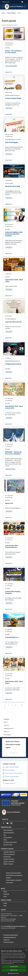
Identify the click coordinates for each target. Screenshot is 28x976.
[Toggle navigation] (3, 6)
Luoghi (5, 903)
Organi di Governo (8, 830)
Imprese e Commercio (8, 859)
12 (22, 705)
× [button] (26, 950)
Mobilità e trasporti (8, 864)
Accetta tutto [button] (14, 966)
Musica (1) (6, 731)
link (13, 963)
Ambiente (8, 877)
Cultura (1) (6, 725)
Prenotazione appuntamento (10, 935)
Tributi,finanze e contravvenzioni (14, 875)
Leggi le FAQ (6, 940)
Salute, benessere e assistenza (14, 880)
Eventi (5, 905)
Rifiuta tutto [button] (14, 970)
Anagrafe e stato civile (9, 852)
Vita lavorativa (7, 857)
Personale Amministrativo (10, 842)
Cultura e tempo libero (9, 854)
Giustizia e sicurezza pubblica (13, 873)
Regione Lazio (5, 2)
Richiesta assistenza (8, 942)
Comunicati (6, 894)
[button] (14, 973)
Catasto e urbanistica (8, 861)
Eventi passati (7, 735)
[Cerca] (25, 6)
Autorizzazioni (9, 882)
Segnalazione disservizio (9, 937)
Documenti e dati (7, 844)
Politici (5, 840)
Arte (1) (5, 722)
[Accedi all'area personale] (22, 2)
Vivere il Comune (11, 13)
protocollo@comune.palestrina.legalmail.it (14, 926)
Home (3, 13)
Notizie (5, 891)
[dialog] (14, 962)
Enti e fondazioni (7, 837)
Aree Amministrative (8, 832)
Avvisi (4, 896)
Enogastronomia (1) (9, 728)
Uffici (4, 835)
